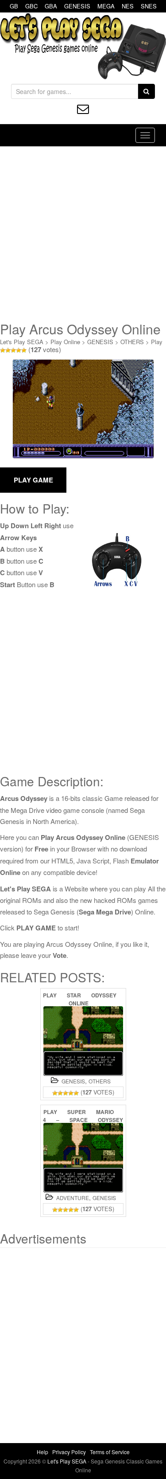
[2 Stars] (8, 350)
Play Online (65, 341)
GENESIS (77, 6)
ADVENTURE (72, 1197)
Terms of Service (110, 1451)
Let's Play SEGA (21, 341)
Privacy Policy (69, 1451)
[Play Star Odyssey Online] (83, 1041)
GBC (31, 6)
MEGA (106, 6)
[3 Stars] (13, 350)
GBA (51, 6)
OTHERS (132, 341)
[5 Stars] (24, 350)
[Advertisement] (83, 234)
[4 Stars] (18, 350)
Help (42, 1451)
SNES (149, 6)
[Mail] (83, 109)
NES (128, 6)
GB (14, 6)
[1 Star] (2, 350)
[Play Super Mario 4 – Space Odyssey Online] (83, 1158)
